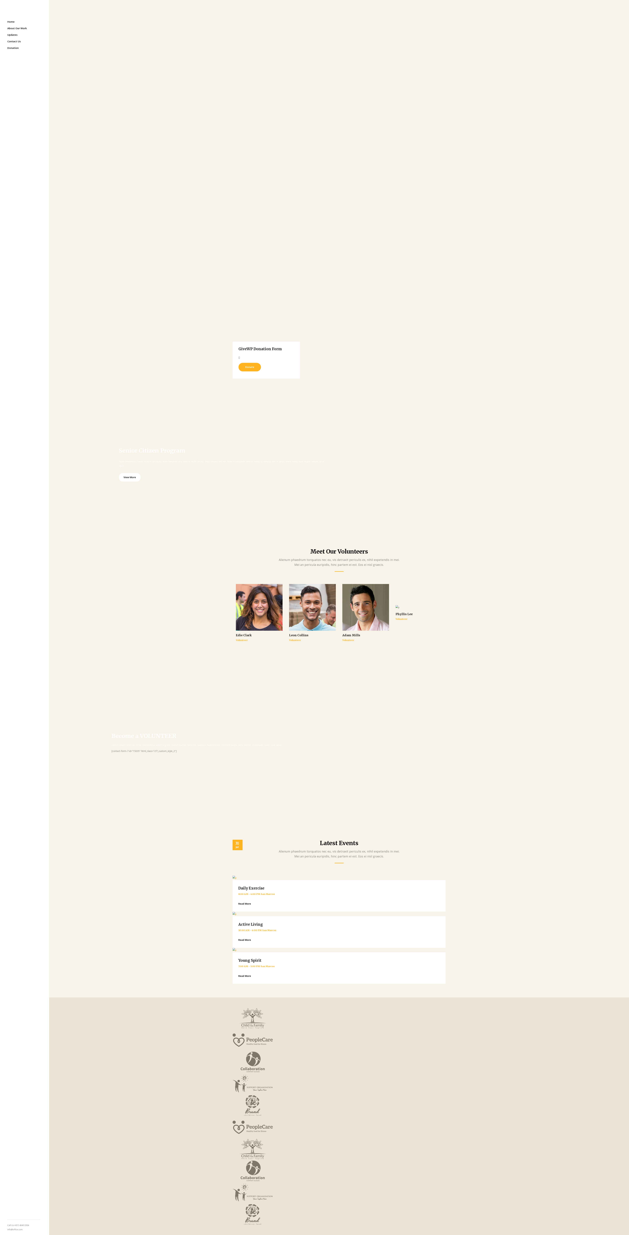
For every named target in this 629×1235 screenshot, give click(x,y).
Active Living (250, 924)
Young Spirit (249, 960)
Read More (244, 903)
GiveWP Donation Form (260, 349)
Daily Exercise (251, 888)
